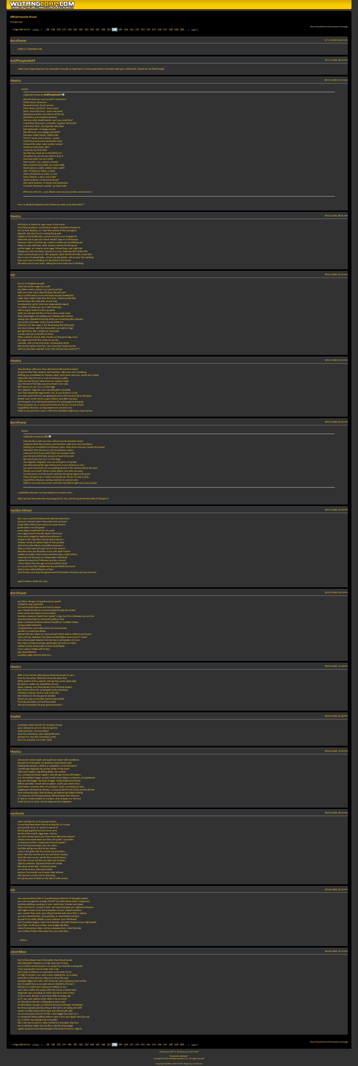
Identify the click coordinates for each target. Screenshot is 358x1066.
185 (98, 29)
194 (148, 29)
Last (193, 30)
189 (120, 29)
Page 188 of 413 (22, 29)
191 (132, 29)
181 (75, 29)
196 (159, 29)
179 (64, 29)
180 (70, 29)
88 (48, 29)
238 (176, 29)
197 (165, 29)
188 (115, 29)
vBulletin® (184, 1056)
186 (103, 29)
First (36, 30)
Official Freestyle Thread (23, 17)
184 (92, 29)
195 (154, 29)
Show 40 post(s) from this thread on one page (329, 27)
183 (86, 29)
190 (126, 29)
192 (137, 29)
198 (171, 29)
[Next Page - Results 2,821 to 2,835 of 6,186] (188, 30)
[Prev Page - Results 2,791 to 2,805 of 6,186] (42, 30)
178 (58, 29)
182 (81, 29)
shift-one (198, 1064)
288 (182, 29)
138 (53, 29)
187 (109, 29)
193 (143, 29)
